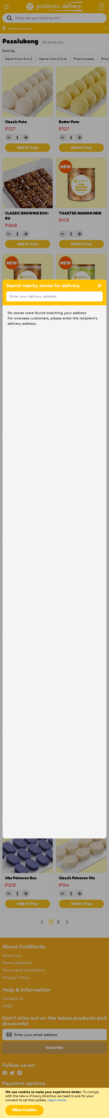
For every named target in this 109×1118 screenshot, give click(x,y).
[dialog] (54, 559)
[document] (54, 1102)
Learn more (57, 1100)
